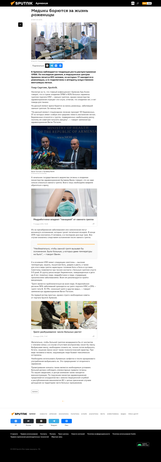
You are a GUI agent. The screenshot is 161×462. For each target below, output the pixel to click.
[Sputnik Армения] (22, 6)
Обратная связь (56, 437)
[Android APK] (143, 444)
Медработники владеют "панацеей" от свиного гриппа (63, 219)
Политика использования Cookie (124, 434)
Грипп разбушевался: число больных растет (57, 331)
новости (43, 414)
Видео (123, 414)
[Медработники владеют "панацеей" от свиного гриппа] (64, 203)
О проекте (14, 434)
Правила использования (29, 434)
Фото (102, 414)
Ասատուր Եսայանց (39, 173)
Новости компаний (78, 434)
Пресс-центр (133, 414)
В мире (84, 414)
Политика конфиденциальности (98, 434)
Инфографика (113, 414)
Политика (75, 414)
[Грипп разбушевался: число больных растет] (64, 315)
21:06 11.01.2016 (36, 20)
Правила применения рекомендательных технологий (30, 437)
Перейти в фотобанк (58, 61)
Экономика (64, 414)
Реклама (53, 434)
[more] (93, 224)
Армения (35, 391)
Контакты (43, 434)
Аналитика (93, 414)
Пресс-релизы (63, 434)
